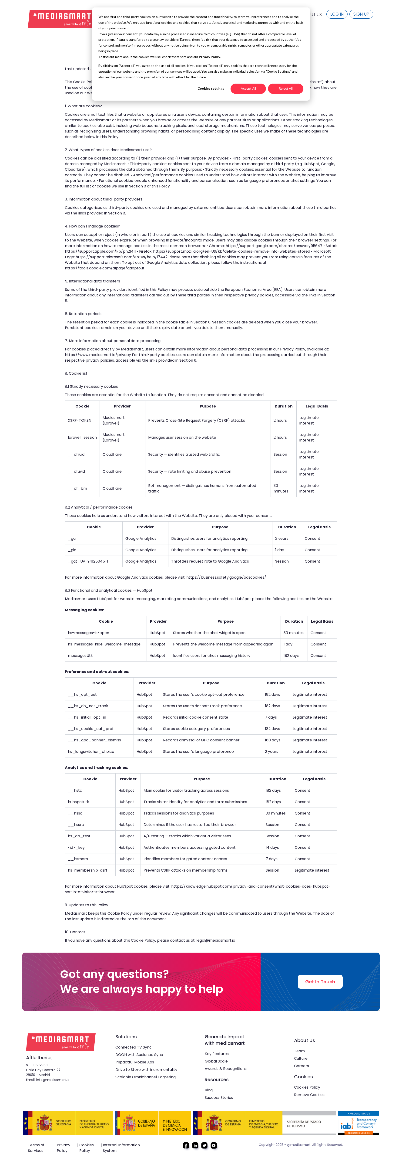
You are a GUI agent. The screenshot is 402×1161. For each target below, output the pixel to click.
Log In (337, 14)
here (183, 57)
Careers (301, 1066)
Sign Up (361, 14)
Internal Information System (121, 1147)
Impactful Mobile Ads (134, 1062)
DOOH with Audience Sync (139, 1054)
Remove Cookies (309, 1094)
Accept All (248, 88)
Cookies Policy (307, 1087)
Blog (209, 1090)
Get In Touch (320, 981)
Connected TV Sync (133, 1047)
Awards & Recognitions (226, 1068)
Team (299, 1051)
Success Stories (219, 1097)
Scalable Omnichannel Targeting (145, 1077)
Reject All (286, 88)
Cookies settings (211, 88)
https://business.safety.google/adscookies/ (226, 577)
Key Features (217, 1053)
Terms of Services (36, 1147)
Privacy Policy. (210, 57)
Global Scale (216, 1061)
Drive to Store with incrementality (146, 1069)
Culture (301, 1058)
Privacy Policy (63, 1147)
